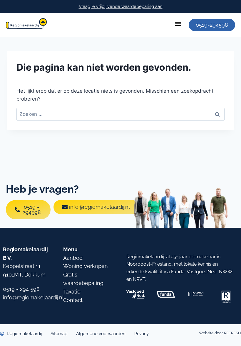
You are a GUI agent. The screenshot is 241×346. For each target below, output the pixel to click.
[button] (178, 23)
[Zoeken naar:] (120, 114)
